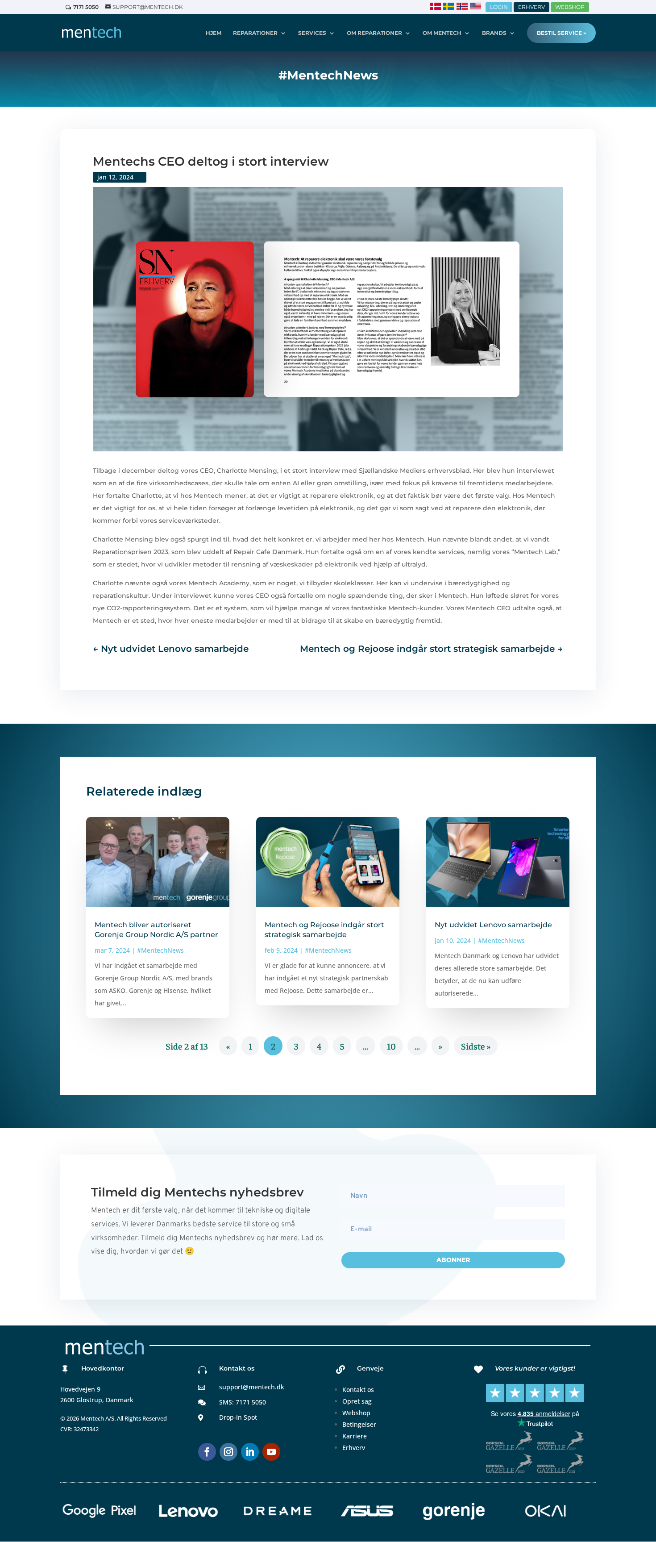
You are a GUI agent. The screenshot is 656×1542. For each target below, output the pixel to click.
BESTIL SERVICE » (561, 32)
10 (391, 1045)
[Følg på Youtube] (271, 1452)
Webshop (356, 1413)
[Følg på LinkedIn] (250, 1452)
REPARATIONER (255, 33)
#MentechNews (160, 950)
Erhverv (353, 1447)
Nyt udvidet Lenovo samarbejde (493, 925)
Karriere (354, 1436)
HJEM (213, 33)
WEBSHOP (570, 7)
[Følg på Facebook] (207, 1452)
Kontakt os (358, 1389)
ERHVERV (531, 7)
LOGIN (499, 7)
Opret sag (357, 1401)
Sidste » (475, 1045)
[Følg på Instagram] (228, 1452)
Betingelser (359, 1424)
